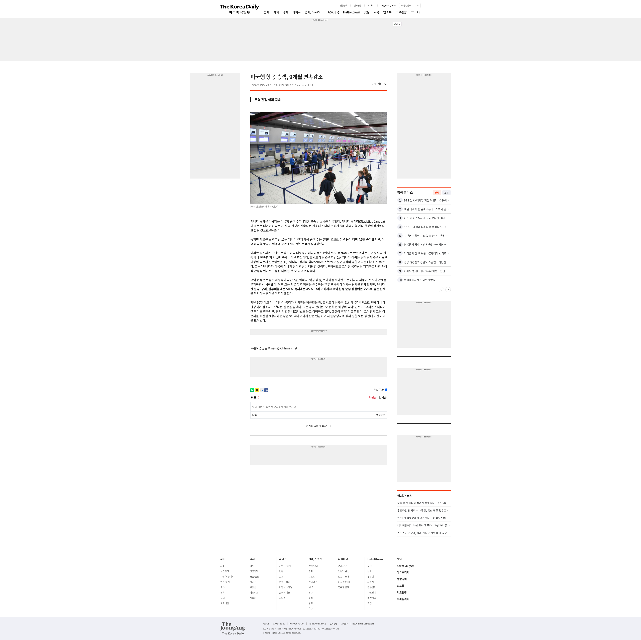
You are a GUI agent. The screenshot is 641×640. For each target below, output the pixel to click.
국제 (222, 597)
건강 (281, 571)
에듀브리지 (403, 572)
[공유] (385, 84)
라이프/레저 (285, 565)
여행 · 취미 (284, 581)
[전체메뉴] (413, 12)
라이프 (296, 12)
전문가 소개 (343, 576)
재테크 (253, 581)
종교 (281, 576)
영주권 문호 (343, 587)
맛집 (369, 603)
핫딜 (367, 12)
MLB (310, 587)
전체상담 (342, 565)
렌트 (369, 571)
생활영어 (402, 579)
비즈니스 (254, 592)
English (371, 5)
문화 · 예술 (284, 592)
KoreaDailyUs (405, 566)
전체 (266, 12)
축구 (310, 608)
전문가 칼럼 (343, 571)
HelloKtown (351, 12)
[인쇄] (380, 84)
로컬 (446, 192)
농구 (310, 592)
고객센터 (344, 623)
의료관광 (401, 12)
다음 (448, 289)
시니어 (282, 597)
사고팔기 (371, 592)
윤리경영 (333, 623)
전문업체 (371, 587)
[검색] (419, 12)
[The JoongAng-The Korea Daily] (232, 628)
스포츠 (311, 576)
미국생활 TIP (344, 581)
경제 (285, 12)
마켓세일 (371, 597)
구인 (369, 565)
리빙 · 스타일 (285, 587)
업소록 (387, 12)
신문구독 (343, 5)
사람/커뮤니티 (227, 576)
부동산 (253, 587)
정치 (222, 592)
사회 (276, 12)
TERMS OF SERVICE (317, 623)
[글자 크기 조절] (374, 84)
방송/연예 (313, 565)
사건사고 (224, 571)
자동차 (253, 597)
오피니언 (224, 603)
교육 (376, 12)
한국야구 (312, 581)
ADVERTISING (279, 623)
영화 (310, 571)
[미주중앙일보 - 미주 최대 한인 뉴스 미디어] (239, 9)
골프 (310, 603)
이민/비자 (225, 581)
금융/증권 (254, 576)
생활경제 (254, 571)
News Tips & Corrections (363, 623)
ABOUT (266, 623)
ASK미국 (333, 12)
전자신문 (357, 5)
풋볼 (310, 597)
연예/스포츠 (312, 12)
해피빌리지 (403, 599)
